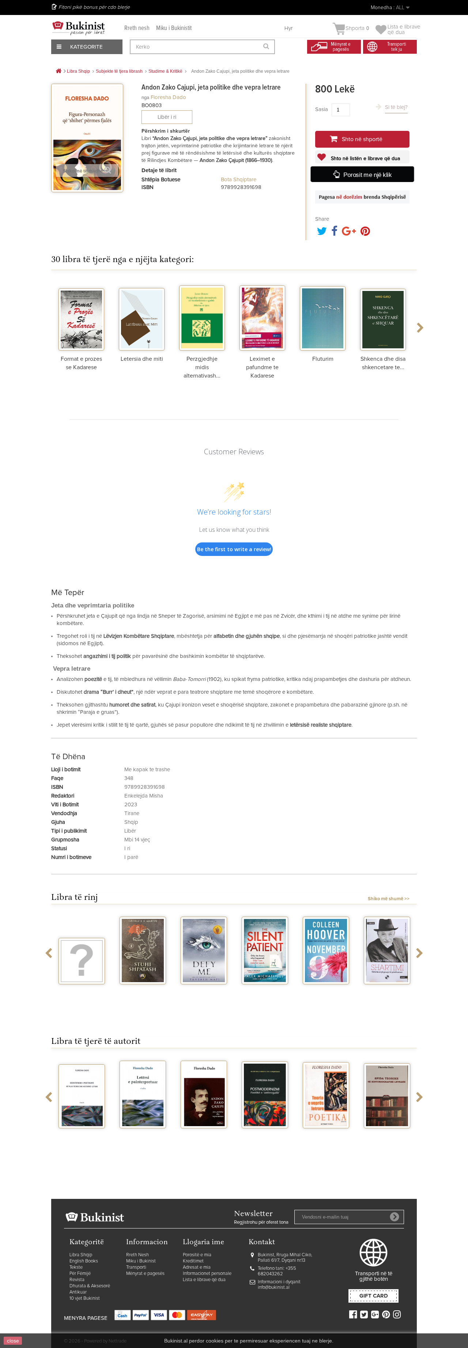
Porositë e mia (197, 1255)
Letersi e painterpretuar (143, 1138)
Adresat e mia (197, 1267)
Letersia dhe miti (142, 359)
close (13, 1341)
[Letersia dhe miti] (142, 316)
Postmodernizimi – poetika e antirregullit (265, 1141)
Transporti (136, 1267)
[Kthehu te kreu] (58, 71)
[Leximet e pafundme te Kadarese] (262, 316)
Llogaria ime (203, 1242)
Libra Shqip (80, 1255)
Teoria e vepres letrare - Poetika (326, 1138)
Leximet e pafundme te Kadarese (262, 367)
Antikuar (78, 1292)
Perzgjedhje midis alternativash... (202, 367)
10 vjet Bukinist (84, 1298)
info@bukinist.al (274, 1287)
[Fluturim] (323, 316)
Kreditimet (193, 1261)
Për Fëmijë (80, 1273)
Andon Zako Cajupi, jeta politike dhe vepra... (203, 1144)
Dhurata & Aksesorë (89, 1286)
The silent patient (265, 994)
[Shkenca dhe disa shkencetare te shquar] (383, 316)
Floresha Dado (168, 97)
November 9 (326, 991)
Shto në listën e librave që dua (364, 158)
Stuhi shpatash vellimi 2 (143, 994)
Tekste (76, 1267)
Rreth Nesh (137, 1255)
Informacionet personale (207, 1273)
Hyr (288, 28)
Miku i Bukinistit (174, 28)
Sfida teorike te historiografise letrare (387, 1141)
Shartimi (387, 991)
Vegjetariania (82, 991)
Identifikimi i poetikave (81, 1138)
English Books (83, 1261)
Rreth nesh (137, 28)
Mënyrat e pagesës (145, 1273)
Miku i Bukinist (141, 1261)
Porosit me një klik (367, 174)
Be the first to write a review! (234, 549)
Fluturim (322, 359)
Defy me (204, 991)
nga (145, 97)
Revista (76, 1279)
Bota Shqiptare (238, 179)
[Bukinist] (78, 28)
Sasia (321, 109)
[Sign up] (394, 1217)
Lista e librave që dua (204, 1279)
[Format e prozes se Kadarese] (81, 316)
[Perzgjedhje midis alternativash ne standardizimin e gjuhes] (202, 316)
